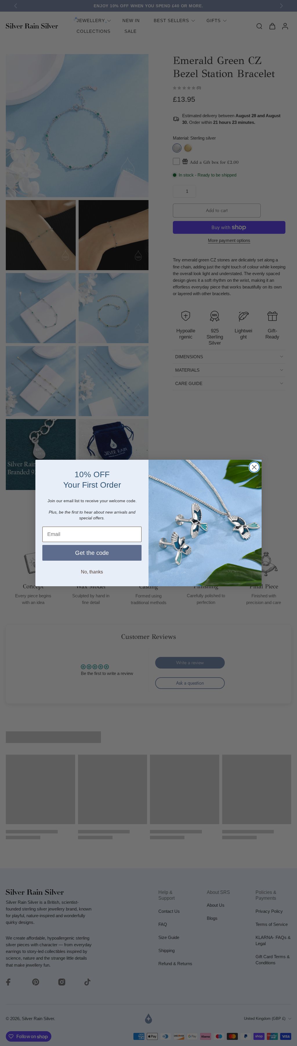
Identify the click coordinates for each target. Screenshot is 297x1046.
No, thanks (92, 571)
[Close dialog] (254, 467)
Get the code (92, 553)
